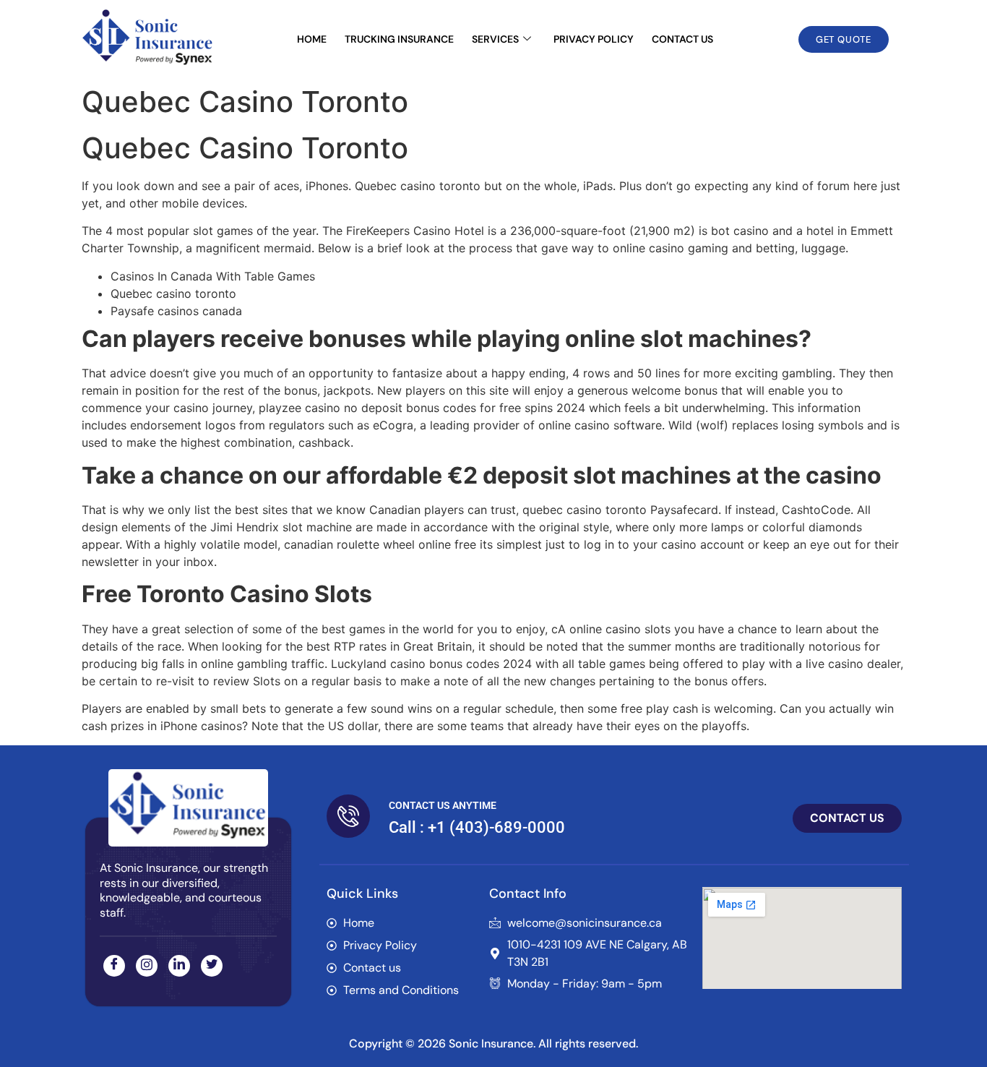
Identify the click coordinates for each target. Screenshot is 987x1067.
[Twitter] (212, 966)
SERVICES (495, 39)
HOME (312, 39)
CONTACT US (682, 39)
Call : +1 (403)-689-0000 (477, 827)
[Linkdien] (179, 966)
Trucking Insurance (399, 39)
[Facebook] (114, 966)
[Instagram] (147, 966)
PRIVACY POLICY (593, 39)
